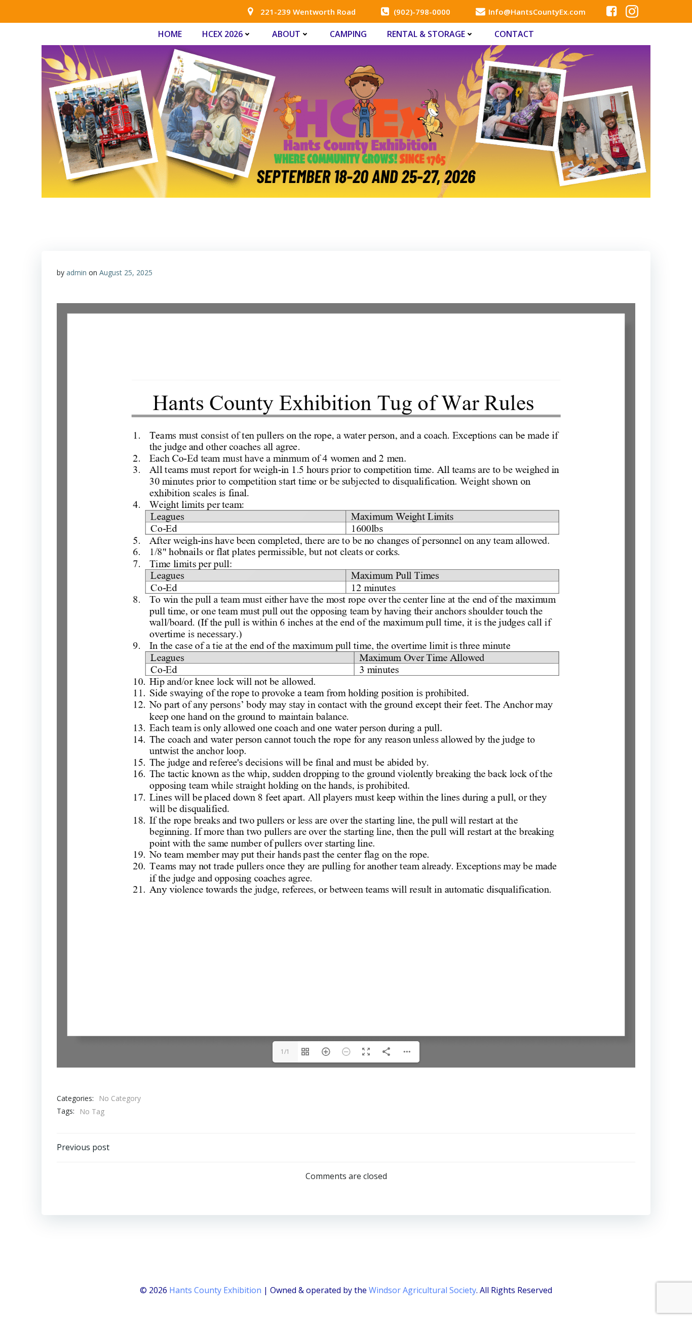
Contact (514, 34)
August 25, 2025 (125, 272)
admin (76, 272)
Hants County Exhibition (215, 1290)
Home (170, 34)
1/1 (285, 1051)
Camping (348, 34)
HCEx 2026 (222, 34)
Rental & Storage (426, 34)
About (286, 34)
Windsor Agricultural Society (422, 1290)
